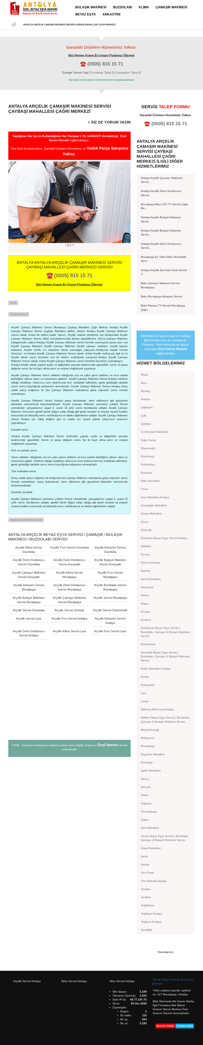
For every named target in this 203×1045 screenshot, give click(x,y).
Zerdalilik (146, 929)
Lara (144, 693)
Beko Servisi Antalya (74, 981)
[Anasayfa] (33, 8)
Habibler (146, 546)
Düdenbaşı (147, 456)
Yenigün (146, 889)
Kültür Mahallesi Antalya (156, 668)
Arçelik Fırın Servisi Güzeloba (69, 547)
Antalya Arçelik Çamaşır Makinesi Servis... (161, 179)
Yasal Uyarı (186, 979)
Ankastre (111, 14)
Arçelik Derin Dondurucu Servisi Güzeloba (29, 562)
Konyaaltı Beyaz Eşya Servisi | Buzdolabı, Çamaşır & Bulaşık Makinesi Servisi (165, 656)
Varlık (144, 856)
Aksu (144, 382)
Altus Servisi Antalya (122, 981)
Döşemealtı (148, 448)
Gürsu (144, 521)
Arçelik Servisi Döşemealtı (110, 610)
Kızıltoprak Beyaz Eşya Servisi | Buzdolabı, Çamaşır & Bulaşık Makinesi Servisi (165, 632)
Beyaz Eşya (85, 14)
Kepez (145, 603)
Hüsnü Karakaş (150, 562)
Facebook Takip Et (102, 72)
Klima (144, 7)
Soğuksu (146, 803)
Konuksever (148, 644)
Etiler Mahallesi (150, 480)
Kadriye (145, 570)
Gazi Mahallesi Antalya (155, 497)
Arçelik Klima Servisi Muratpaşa (69, 575)
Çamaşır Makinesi (171, 7)
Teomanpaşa (149, 811)
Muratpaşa (147, 746)
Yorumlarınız (165, 952)
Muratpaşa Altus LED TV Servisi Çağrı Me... (164, 206)
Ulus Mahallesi (150, 827)
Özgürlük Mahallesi (153, 754)
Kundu (145, 676)
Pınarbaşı (147, 762)
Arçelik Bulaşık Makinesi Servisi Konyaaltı (110, 562)
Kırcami (145, 611)
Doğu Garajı (148, 440)
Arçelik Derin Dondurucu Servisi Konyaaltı (69, 562)
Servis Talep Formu (165, 979)
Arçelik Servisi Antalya (27, 981)
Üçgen (145, 819)
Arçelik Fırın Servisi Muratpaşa (110, 575)
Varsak (145, 864)
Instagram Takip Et (129, 72)
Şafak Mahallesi (151, 770)
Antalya (145, 399)
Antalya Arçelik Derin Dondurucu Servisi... (161, 192)
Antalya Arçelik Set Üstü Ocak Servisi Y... (164, 272)
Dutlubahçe (148, 464)
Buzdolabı (122, 7)
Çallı (143, 415)
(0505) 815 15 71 (105, 63)
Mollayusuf (147, 737)
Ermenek (146, 472)
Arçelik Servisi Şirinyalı (69, 610)
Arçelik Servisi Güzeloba (29, 610)
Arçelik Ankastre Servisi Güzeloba (110, 549)
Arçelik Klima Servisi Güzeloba (28, 549)
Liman (144, 701)
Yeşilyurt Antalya (151, 921)
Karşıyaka (147, 587)
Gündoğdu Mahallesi (154, 505)
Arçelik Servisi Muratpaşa (110, 597)
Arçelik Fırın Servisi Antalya (69, 618)
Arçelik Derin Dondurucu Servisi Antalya (29, 633)
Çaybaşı (146, 423)
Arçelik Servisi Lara (28, 618)
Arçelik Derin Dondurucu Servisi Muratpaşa (69, 587)
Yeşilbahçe (147, 905)
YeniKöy (146, 897)
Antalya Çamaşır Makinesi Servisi (26, 520)
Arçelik (13, 303)
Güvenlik (146, 530)
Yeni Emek (147, 872)
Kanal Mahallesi (151, 579)
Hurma (145, 554)
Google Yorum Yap (75, 72)
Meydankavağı (150, 729)
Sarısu (145, 778)
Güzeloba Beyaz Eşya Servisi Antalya (164, 538)
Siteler (145, 795)
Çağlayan (147, 407)
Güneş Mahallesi (151, 513)
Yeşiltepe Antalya (151, 913)
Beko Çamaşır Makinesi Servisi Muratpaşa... (160, 285)
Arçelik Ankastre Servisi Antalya (110, 621)
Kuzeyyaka (147, 684)
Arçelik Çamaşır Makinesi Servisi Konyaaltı (28, 575)
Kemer (145, 595)
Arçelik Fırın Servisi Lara (110, 631)
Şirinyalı (146, 787)
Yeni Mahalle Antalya (154, 881)
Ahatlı (144, 374)
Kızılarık (146, 619)
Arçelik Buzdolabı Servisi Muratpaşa (110, 587)
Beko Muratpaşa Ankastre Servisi (161, 296)
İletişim (158, 983)
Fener (144, 489)
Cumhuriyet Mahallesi (154, 431)
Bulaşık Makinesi (90, 7)
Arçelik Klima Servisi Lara (69, 631)
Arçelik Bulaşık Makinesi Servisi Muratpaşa (29, 600)
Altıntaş (145, 391)
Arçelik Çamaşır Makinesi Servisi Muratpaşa (69, 600)
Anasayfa (13, 24)
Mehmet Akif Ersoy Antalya (157, 709)
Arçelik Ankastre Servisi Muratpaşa (28, 587)
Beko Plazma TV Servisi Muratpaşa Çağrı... (163, 307)
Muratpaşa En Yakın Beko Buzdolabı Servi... (164, 258)
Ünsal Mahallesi (151, 848)
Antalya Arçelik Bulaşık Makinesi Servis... (161, 219)
